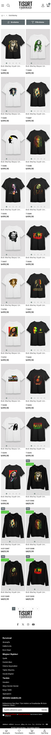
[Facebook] (17, 624)
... (28, 609)
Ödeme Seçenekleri (10, 666)
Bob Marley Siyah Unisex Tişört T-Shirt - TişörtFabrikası (11, 66)
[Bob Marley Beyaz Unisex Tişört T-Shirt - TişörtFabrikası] (38, 47)
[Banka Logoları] (25, 724)
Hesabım (6, 682)
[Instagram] (28, 624)
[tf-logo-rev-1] (25, 615)
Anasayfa (6, 642)
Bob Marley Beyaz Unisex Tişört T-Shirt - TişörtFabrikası (36, 66)
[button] (6, 63)
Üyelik (5, 658)
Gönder (44, 710)
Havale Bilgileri (8, 674)
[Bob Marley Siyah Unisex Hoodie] (38, 477)
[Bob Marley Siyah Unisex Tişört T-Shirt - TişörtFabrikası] (13, 47)
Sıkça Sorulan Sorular (10, 686)
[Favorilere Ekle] (13, 51)
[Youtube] (33, 624)
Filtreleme (39, 22)
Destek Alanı (7, 662)
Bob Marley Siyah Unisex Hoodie (36, 497)
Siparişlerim (7, 694)
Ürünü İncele (18, 51)
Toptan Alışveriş (8, 670)
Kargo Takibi (7, 690)
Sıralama (15, 22)
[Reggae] (6, 15)
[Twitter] (23, 624)
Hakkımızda (7, 646)
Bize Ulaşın (7, 650)
